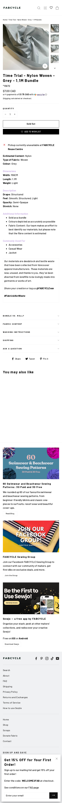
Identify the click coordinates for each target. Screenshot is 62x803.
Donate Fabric (10, 735)
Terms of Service (11, 702)
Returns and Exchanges (15, 697)
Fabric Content (12, 324)
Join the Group (11, 575)
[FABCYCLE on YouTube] (57, 658)
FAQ (5, 681)
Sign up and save (15, 752)
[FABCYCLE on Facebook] (36, 658)
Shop (5, 724)
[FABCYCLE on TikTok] (52, 658)
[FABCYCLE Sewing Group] (31, 536)
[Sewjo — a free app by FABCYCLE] (31, 598)
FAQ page (33, 787)
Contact (7, 741)
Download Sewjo (12, 644)
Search (6, 670)
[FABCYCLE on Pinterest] (41, 658)
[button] (31, 94)
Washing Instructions (16, 332)
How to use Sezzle (12, 708)
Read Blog (10, 513)
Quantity (8, 108)
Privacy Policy (10, 691)
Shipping (6, 98)
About (6, 675)
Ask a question (12, 348)
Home (5, 20)
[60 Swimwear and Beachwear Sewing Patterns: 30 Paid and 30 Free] (31, 463)
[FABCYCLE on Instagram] (46, 658)
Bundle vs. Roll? (13, 316)
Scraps (6, 730)
